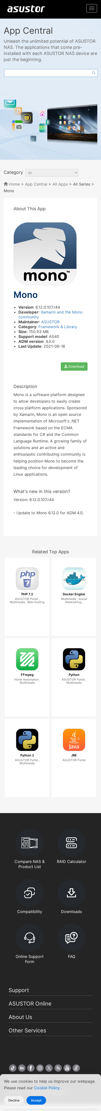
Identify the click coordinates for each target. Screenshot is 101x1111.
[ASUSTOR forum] (76, 1068)
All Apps (60, 184)
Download (75, 366)
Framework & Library (57, 326)
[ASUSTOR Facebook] (31, 1068)
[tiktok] (12, 1068)
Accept (36, 1100)
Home (14, 184)
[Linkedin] (21, 1068)
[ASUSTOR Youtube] (67, 1068)
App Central (36, 184)
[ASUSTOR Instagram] (40, 1068)
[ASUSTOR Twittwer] (49, 1068)
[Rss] (58, 1068)
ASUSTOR (50, 321)
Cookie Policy (47, 1087)
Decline (14, 1100)
